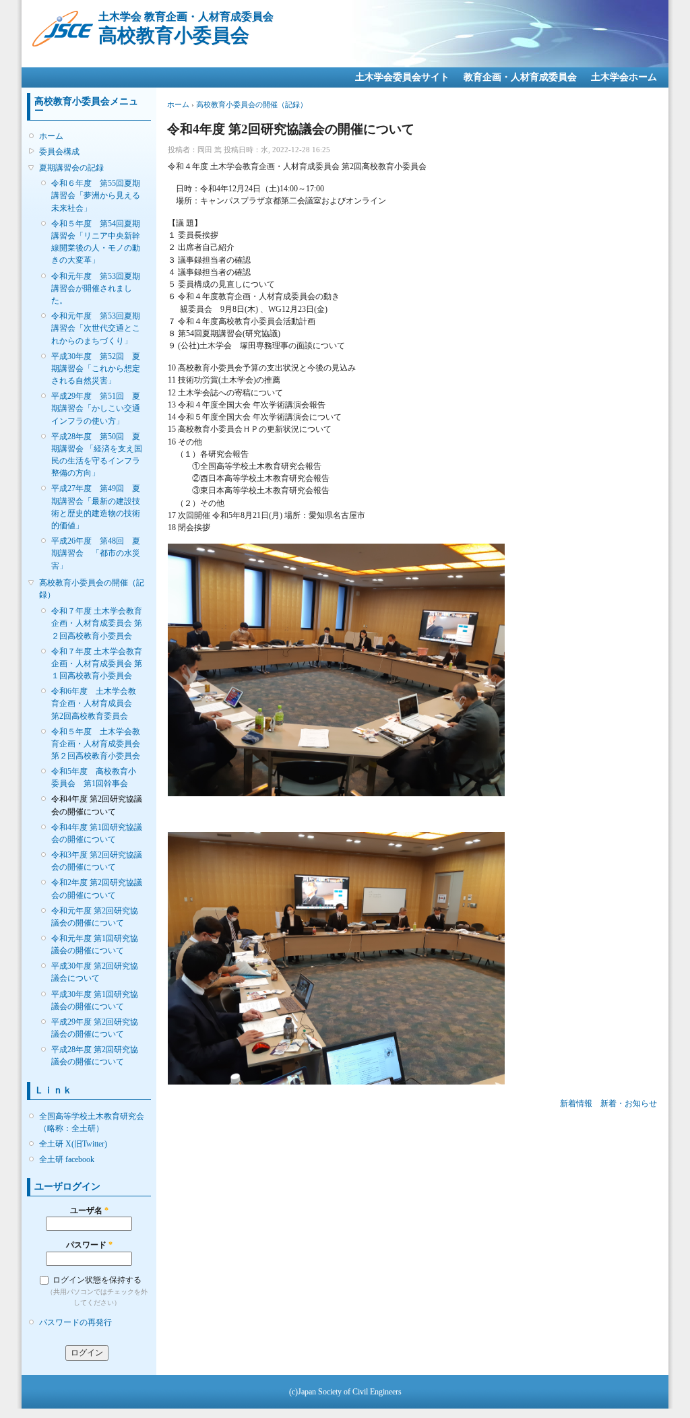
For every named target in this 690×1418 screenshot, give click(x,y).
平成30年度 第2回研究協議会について (94, 972)
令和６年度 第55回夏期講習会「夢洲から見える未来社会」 (95, 195)
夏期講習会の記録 (71, 167)
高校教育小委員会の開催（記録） (91, 589)
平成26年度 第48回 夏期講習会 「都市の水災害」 (95, 553)
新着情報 (576, 1103)
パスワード (89, 1245)
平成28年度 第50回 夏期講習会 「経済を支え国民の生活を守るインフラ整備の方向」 (96, 455)
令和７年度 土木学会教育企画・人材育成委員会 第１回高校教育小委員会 (96, 663)
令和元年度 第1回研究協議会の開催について (94, 944)
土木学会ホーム (624, 77)
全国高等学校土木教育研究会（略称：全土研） (91, 1122)
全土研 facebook (66, 1159)
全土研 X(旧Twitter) (73, 1144)
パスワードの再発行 (75, 1322)
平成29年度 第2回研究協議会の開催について (94, 1028)
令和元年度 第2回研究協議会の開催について (94, 917)
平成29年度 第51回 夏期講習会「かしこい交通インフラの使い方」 (95, 408)
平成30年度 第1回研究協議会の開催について (94, 1000)
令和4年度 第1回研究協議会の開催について (96, 833)
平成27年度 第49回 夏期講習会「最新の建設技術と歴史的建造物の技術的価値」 (95, 507)
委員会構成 (59, 151)
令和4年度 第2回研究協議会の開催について (96, 805)
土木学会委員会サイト (402, 77)
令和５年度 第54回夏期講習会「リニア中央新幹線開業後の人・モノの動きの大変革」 (95, 242)
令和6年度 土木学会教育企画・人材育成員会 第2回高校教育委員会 (95, 703)
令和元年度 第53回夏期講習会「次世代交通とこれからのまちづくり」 (95, 328)
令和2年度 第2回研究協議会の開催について (96, 888)
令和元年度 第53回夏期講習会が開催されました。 (95, 288)
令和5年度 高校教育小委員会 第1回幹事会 (93, 777)
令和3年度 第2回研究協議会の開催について (96, 861)
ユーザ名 (89, 1210)
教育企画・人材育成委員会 (520, 77)
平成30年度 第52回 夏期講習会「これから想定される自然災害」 (95, 368)
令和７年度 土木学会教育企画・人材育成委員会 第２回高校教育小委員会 (96, 623)
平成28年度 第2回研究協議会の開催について (94, 1055)
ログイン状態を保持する (97, 1280)
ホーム (51, 136)
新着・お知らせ (628, 1103)
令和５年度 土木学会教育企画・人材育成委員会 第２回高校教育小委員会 (96, 744)
